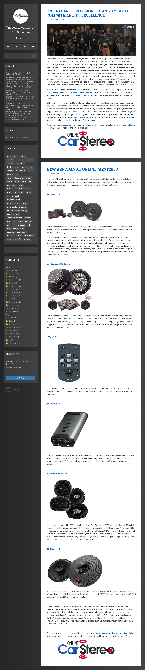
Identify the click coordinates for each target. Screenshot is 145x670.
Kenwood (13, 318)
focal (30, 181)
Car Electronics (15, 289)
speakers (10, 235)
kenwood (15, 196)
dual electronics (20, 181)
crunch (9, 181)
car (31, 167)
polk (8, 221)
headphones (11, 185)
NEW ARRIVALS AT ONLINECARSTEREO (82, 169)
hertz (21, 185)
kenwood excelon (13, 200)
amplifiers (10, 160)
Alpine (12, 267)
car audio (30, 171)
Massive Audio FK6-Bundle (58, 264)
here (60, 391)
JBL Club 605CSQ (54, 194)
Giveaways (14, 308)
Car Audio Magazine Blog (19, 137)
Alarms (14, 299)
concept (28, 178)
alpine (9, 156)
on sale (10, 210)
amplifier (23, 156)
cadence (25, 167)
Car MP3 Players (16, 292)
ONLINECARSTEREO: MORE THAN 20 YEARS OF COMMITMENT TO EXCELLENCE (89, 13)
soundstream (21, 232)
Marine (12, 324)
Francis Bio (15, 392)
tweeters (27, 239)
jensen (20, 192)
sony (9, 229)
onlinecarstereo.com (14, 218)
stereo (18, 235)
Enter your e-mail (13, 368)
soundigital (11, 232)
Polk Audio (14, 337)
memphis (22, 207)
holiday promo (24, 189)
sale (29, 225)
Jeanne (61, 19)
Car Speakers (15, 302)
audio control (28, 160)
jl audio (28, 192)
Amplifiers (13, 270)
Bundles (13, 277)
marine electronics (60, 92)
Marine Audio (15, 327)
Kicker (12, 321)
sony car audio (18, 229)
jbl (15, 192)
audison (10, 163)
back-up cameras (82, 95)
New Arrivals (14, 334)
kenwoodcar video (14, 203)
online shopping (21, 210)
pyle (8, 225)
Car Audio (13, 283)
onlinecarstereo (13, 214)
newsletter (128, 125)
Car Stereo (14, 305)
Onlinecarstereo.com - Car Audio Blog (20, 30)
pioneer (27, 218)
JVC (11, 315)
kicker (25, 203)
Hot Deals (13, 311)
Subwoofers (14, 343)
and (81, 92)
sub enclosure (29, 235)
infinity (9, 192)
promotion (28, 221)
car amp (10, 171)
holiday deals (12, 189)
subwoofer (17, 239)
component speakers (15, 178)
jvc (8, 196)
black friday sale (13, 167)
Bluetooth (13, 273)
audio (19, 160)
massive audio (12, 207)
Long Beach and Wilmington (82, 117)
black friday (20, 163)
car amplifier (20, 171)
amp (15, 156)
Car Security (14, 296)
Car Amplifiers (15, 280)
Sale (11, 340)
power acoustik (18, 221)
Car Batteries (15, 286)
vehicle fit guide (128, 111)
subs (9, 239)
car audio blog (12, 174)
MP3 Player (14, 330)
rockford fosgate (19, 225)
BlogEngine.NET (17, 390)
